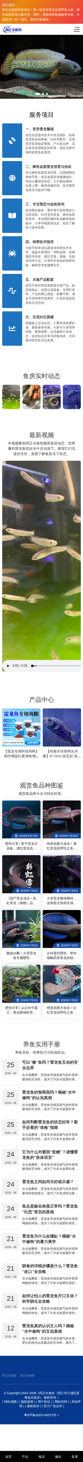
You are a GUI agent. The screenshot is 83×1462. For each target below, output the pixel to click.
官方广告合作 (53, 1406)
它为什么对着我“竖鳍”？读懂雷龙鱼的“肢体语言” (50, 1154)
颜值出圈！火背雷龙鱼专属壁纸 (21, 955)
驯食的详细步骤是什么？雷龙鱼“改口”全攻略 (50, 1268)
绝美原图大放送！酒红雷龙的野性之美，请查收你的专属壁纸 (62, 848)
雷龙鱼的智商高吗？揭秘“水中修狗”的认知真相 (49, 1094)
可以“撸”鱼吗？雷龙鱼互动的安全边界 (50, 1064)
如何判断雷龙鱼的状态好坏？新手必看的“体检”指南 (50, 1124)
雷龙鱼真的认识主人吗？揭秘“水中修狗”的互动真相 (48, 1328)
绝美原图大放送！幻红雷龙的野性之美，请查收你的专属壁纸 (62, 1012)
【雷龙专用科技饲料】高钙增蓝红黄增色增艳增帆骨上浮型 (21, 756)
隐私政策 (27, 1401)
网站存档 (61, 1401)
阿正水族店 (9, 1375)
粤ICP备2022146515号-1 (41, 1415)
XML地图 (10, 1401)
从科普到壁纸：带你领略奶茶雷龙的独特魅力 (62, 957)
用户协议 (44, 1401)
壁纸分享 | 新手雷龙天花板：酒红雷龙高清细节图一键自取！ (21, 848)
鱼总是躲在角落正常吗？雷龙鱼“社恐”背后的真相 (50, 1208)
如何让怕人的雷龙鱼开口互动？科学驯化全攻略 (50, 1298)
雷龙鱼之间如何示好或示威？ (48, 1181)
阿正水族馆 (27, 1375)
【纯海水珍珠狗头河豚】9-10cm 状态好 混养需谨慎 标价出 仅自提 (62, 756)
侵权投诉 (33, 1406)
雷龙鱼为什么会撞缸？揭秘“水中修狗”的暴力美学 (49, 1238)
